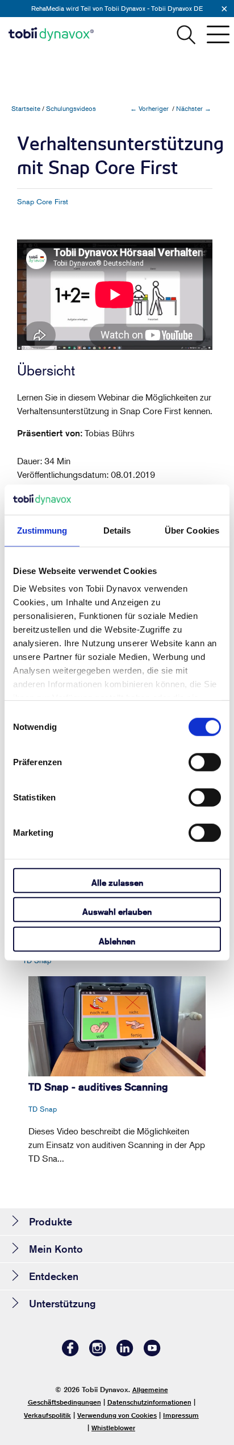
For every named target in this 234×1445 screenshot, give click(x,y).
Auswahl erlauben (117, 911)
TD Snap (37, 960)
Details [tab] (117, 530)
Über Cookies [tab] (192, 530)
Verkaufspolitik (47, 1415)
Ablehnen (117, 940)
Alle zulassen (117, 882)
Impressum (181, 1415)
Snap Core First (42, 201)
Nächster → (193, 108)
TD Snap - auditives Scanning (98, 1086)
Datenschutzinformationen (149, 1402)
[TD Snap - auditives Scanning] (117, 1026)
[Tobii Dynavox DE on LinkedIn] (124, 1353)
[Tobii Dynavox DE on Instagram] (97, 1353)
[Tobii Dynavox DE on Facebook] (70, 1353)
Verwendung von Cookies (117, 1415)
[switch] (205, 762)
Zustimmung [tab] (42, 530)
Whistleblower (113, 1427)
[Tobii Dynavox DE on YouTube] (152, 1353)
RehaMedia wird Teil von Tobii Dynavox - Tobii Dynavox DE (117, 8)
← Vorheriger (149, 108)
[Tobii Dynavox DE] (51, 34)
